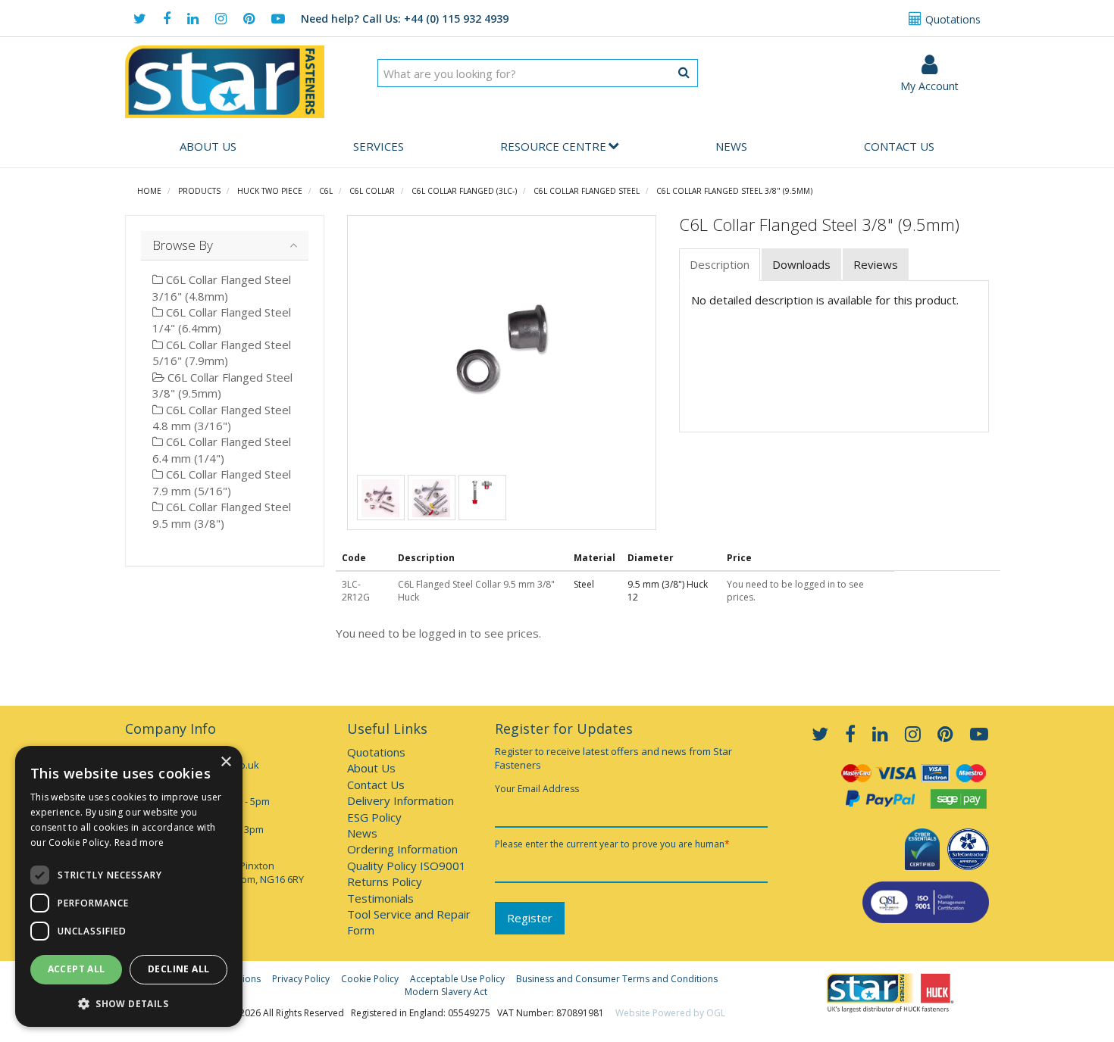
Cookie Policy (370, 978)
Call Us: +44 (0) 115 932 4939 (404, 18)
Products (199, 191)
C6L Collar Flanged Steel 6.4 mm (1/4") (221, 449)
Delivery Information (400, 800)
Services (378, 146)
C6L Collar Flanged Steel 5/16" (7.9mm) (221, 352)
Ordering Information (402, 848)
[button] (128, 1003)
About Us (208, 146)
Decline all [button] (178, 968)
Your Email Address (537, 788)
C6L (326, 191)
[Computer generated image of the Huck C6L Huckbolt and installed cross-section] (482, 490)
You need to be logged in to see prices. (438, 633)
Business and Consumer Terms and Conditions (617, 978)
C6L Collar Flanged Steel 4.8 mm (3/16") (221, 417)
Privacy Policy (301, 978)
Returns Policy (384, 881)
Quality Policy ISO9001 (406, 865)
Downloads (801, 264)
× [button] (225, 762)
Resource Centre (553, 146)
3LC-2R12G (356, 591)
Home (149, 191)
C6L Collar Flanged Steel (587, 191)
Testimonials (380, 898)
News (731, 146)
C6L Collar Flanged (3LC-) (464, 191)
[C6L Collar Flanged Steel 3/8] (502, 348)
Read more (139, 842)
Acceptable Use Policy (457, 978)
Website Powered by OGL (670, 1012)
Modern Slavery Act (446, 991)
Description (719, 264)
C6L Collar (372, 191)
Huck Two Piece (269, 191)
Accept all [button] (76, 968)
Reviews (875, 264)
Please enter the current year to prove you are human (612, 844)
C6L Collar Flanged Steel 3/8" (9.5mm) (734, 191)
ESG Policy (374, 817)
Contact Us (899, 146)
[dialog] (129, 886)
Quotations (951, 19)
